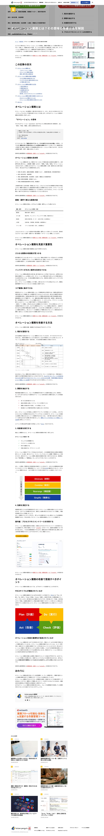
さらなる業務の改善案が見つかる (27, 78)
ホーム (16, 41)
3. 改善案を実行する (24, 90)
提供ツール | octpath (50, 827)
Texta (42, 424)
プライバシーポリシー (74, 827)
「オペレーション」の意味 (26, 70)
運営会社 (36, 827)
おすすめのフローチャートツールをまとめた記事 (37, 378)
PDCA (52, 595)
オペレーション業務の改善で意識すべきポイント (30, 96)
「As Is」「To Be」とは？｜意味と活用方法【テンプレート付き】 (53, 814)
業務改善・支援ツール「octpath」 (36, 153)
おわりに (19, 102)
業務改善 (21, 41)
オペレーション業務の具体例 (26, 72)
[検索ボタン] (92, 2)
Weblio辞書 (24, 138)
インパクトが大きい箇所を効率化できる (29, 80)
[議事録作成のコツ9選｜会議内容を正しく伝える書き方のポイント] (54, 776)
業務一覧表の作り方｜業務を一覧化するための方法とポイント (24, 787)
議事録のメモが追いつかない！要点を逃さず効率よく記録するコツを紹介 (24, 759)
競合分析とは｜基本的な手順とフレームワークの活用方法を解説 (24, 814)
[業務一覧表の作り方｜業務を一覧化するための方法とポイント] (24, 776)
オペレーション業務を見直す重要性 (26, 76)
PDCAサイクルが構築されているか (28, 98)
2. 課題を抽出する (24, 88)
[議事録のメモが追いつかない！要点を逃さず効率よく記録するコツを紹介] (24, 749)
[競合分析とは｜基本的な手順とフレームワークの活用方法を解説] (24, 804)
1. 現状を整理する (24, 86)
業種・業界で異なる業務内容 (26, 74)
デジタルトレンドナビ (50, 830)
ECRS (46, 468)
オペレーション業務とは (23, 68)
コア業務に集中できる (25, 82)
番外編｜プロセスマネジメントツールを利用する (31, 93)
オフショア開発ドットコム (39, 830)
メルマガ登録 (85, 2)
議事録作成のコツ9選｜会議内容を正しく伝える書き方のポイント (53, 787)
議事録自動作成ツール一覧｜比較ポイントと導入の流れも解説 (54, 759)
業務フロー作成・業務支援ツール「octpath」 (45, 55)
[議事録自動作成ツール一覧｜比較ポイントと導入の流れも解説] (54, 749)
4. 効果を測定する (24, 91)
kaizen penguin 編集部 (21, 33)
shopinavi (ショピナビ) (62, 830)
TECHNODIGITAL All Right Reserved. (20, 832)
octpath (38, 528)
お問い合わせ (60, 827)
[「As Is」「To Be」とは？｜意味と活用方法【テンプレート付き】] (54, 804)
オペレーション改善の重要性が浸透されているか (31, 99)
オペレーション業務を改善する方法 (26, 84)
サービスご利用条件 (85, 827)
